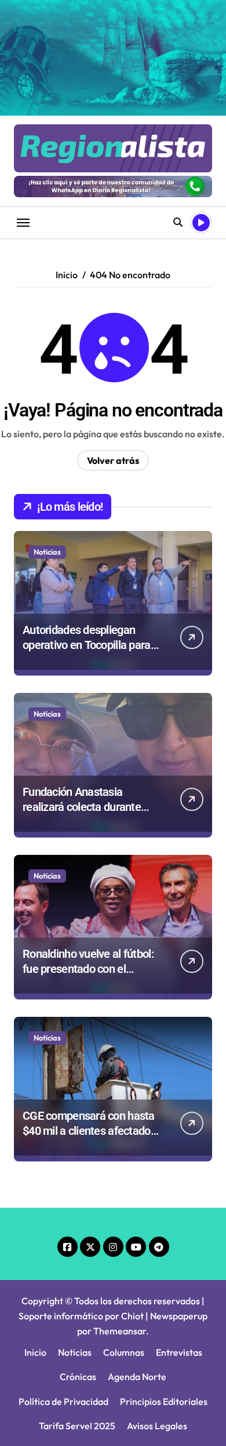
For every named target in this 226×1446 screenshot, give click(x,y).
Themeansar (119, 1331)
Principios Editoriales (163, 1401)
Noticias (47, 551)
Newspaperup (178, 1316)
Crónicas (78, 1376)
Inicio (35, 1352)
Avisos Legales (157, 1426)
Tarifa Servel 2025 (77, 1426)
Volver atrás (113, 460)
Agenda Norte (137, 1376)
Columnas (123, 1352)
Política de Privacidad (63, 1401)
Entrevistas (179, 1352)
